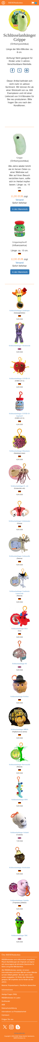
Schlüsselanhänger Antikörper (19, 310)
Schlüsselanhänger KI (19, 663)
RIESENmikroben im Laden (11, 998)
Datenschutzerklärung (9, 1008)
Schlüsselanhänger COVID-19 (19, 378)
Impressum (5, 1015)
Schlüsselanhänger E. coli (19, 486)
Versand (20, 199)
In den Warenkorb (20, 209)
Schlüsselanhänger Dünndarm (19, 451)
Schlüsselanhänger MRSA (19, 729)
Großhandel (6, 1001)
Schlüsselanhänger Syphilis (19, 900)
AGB (3, 1005)
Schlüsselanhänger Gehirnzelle (19, 556)
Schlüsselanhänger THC (19, 935)
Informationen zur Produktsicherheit (14, 1011)
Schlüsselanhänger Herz (19, 628)
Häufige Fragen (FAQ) (9, 994)
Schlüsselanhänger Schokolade (19, 867)
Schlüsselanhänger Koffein (19, 696)
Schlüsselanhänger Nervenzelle (19, 764)
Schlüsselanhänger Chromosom (19, 345)
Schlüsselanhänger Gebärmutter (19, 521)
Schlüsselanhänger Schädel (19, 832)
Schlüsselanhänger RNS (19, 799)
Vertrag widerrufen (19, 1033)
